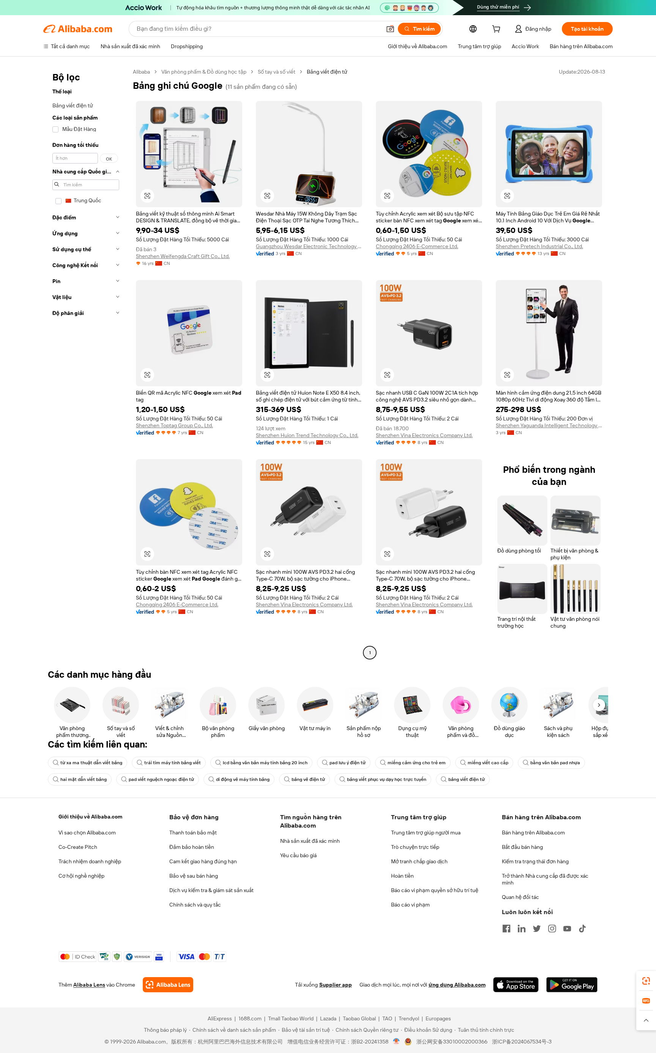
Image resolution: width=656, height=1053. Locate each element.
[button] (390, 28)
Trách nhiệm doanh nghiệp (89, 861)
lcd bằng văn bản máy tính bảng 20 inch (265, 762)
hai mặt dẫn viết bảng (83, 779)
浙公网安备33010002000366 (451, 1042)
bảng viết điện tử (466, 779)
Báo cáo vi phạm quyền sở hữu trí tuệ (434, 890)
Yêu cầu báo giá (298, 855)
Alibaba (141, 72)
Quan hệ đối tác (520, 897)
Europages (438, 1018)
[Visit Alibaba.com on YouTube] (567, 928)
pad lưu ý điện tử (348, 762)
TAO (387, 1018)
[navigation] (86, 363)
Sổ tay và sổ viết (276, 72)
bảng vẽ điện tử (308, 779)
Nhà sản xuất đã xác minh (310, 841)
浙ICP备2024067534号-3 (522, 1042)
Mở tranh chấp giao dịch (419, 861)
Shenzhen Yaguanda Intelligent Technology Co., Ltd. (549, 425)
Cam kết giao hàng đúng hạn (203, 861)
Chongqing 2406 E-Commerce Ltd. (417, 246)
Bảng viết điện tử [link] (327, 72)
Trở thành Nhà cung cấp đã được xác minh (545, 879)
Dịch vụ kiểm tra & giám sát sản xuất (211, 890)
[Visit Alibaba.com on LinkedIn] (521, 928)
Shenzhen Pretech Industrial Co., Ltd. (539, 246)
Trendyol (409, 1018)
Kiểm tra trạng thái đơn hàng (535, 861)
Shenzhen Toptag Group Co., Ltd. (174, 425)
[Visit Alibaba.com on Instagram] (552, 928)
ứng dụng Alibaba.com (457, 985)
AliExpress (220, 1018)
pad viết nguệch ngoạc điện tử (161, 779)
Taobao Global (359, 1018)
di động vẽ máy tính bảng (243, 779)
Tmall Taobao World (291, 1018)
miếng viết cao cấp (488, 762)
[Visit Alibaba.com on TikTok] (582, 928)
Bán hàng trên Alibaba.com (533, 832)
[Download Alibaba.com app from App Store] (516, 984)
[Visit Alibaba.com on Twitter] (536, 928)
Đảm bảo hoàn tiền (191, 847)
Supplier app (335, 985)
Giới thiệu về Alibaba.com (90, 817)
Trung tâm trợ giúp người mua (425, 832)
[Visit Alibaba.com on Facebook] (506, 928)
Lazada (328, 1018)
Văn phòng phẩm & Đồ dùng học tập (203, 72)
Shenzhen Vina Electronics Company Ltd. (424, 435)
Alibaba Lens (89, 985)
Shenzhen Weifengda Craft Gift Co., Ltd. (183, 256)
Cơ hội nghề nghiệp (81, 876)
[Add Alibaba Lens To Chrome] (168, 984)
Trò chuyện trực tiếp (415, 847)
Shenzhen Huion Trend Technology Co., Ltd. (307, 435)
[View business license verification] (396, 1041)
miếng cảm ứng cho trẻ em (417, 762)
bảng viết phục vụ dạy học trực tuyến (386, 779)
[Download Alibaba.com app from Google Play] (572, 984)
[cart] (497, 30)
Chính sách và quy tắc (195, 905)
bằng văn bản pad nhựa (555, 762)
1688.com (250, 1018)
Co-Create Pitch (77, 847)
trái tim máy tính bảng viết (172, 762)
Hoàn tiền (402, 876)
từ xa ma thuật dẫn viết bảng (91, 762)
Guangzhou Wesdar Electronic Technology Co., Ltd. (309, 246)
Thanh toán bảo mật (193, 832)
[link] (646, 981)
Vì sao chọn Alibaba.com (87, 832)
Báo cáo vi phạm (410, 905)
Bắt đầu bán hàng (522, 847)
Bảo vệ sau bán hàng (193, 876)
